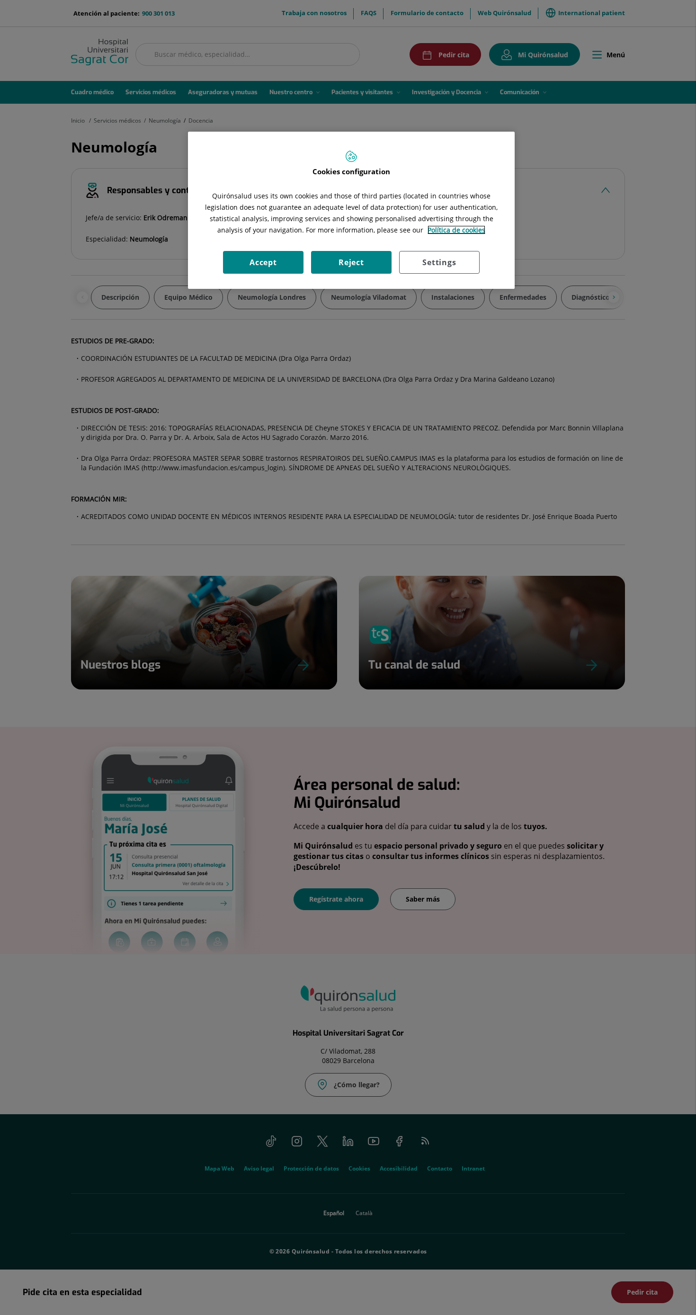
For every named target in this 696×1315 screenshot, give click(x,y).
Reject (351, 262)
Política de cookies (456, 229)
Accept (263, 262)
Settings (439, 262)
